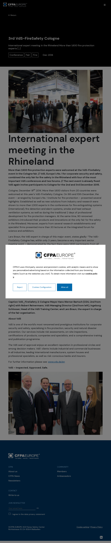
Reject (19, 287)
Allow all (64, 287)
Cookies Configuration (41, 287)
